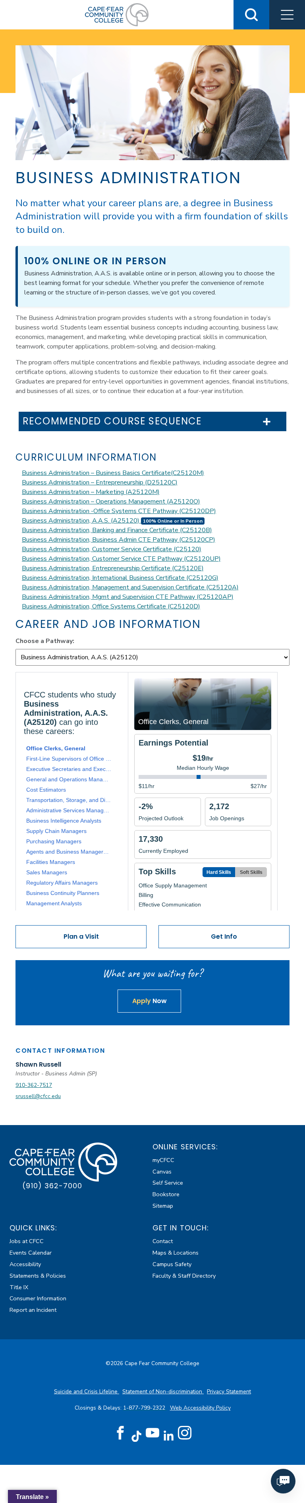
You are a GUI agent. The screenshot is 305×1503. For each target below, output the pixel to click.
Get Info (224, 936)
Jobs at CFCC (27, 1241)
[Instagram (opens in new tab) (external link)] (184, 1433)
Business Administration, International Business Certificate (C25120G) (120, 577)
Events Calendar (31, 1253)
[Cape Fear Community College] (117, 14)
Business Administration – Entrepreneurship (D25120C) (100, 482)
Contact (162, 1241)
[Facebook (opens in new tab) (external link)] (120, 1433)
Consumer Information (38, 1298)
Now (149, 1000)
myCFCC (163, 1160)
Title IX (19, 1287)
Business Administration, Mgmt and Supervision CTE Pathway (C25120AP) (128, 597)
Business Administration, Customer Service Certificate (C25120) (111, 549)
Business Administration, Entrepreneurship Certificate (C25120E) (113, 568)
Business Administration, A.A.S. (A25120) (81, 520)
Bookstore (166, 1194)
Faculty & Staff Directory (184, 1276)
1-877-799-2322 (145, 1408)
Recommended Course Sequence (112, 421)
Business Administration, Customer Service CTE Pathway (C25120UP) (121, 558)
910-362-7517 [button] (33, 1085)
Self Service (167, 1183)
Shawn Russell (38, 1064)
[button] (287, 14)
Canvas (162, 1172)
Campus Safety (171, 1264)
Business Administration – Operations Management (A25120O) (111, 501)
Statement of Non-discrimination (163, 1391)
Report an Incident (33, 1310)
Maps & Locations (175, 1253)
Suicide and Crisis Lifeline (86, 1391)
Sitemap (162, 1206)
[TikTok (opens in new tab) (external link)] (136, 1435)
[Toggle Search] (251, 14)
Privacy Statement (229, 1391)
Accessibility (25, 1264)
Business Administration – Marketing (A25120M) (91, 492)
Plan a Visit (81, 936)
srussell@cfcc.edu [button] (38, 1096)
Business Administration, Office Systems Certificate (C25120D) (111, 606)
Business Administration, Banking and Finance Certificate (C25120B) (117, 530)
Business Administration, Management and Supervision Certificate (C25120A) (130, 587)
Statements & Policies (38, 1276)
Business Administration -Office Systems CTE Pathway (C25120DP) (119, 511)
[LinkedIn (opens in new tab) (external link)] (168, 1435)
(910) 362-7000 (52, 1186)
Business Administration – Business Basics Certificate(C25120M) (113, 473)
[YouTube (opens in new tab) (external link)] (152, 1433)
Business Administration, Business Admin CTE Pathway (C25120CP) (118, 539)
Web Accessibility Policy (200, 1408)
